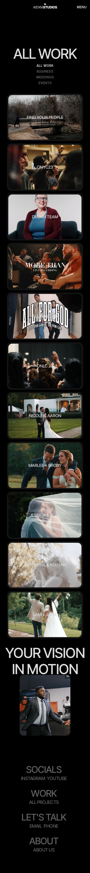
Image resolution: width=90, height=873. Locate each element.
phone (51, 826)
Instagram (33, 778)
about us (43, 850)
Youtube (57, 778)
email (36, 826)
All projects (44, 802)
